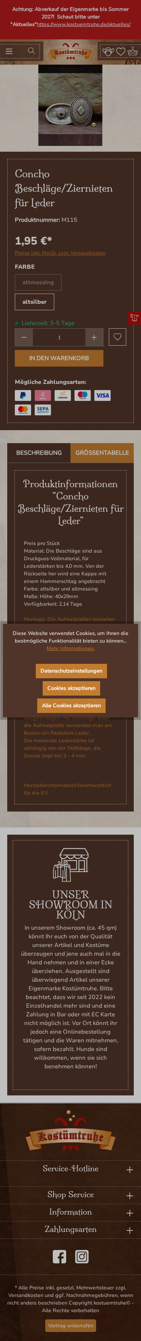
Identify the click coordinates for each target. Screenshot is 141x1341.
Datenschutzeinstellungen (71, 670)
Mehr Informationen (70, 648)
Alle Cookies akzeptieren (71, 705)
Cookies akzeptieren (71, 688)
